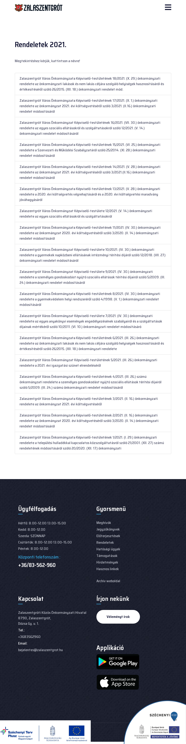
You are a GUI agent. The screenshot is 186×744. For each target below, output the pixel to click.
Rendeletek (105, 542)
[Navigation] (168, 8)
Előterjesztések (108, 536)
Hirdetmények (107, 562)
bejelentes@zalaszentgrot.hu (40, 650)
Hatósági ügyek (108, 549)
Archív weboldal (108, 581)
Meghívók (103, 523)
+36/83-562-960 (37, 565)
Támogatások (106, 556)
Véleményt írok (118, 617)
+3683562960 (29, 637)
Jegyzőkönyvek (108, 529)
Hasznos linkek (107, 569)
